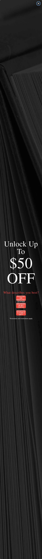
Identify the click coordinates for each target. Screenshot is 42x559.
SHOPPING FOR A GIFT (21, 312)
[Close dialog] (38, 3)
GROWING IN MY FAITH (21, 305)
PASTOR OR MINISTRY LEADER (21, 298)
